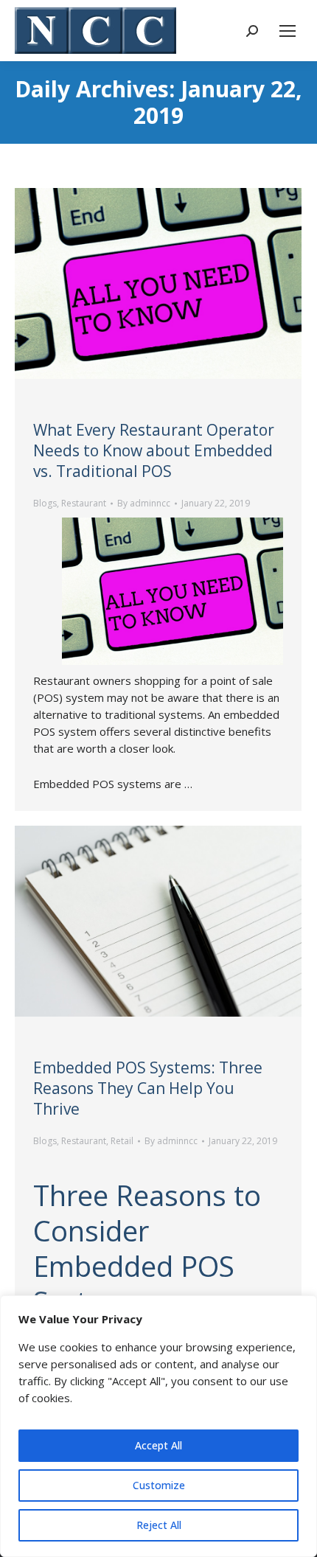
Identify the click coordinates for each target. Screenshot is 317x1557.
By (143, 503)
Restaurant (83, 503)
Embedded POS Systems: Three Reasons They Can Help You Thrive (147, 1088)
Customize (159, 1485)
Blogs (45, 503)
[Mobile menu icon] (287, 31)
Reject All (158, 1525)
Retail (122, 1141)
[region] (158, 1426)
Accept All (158, 1445)
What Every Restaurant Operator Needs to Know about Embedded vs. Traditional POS (153, 450)
